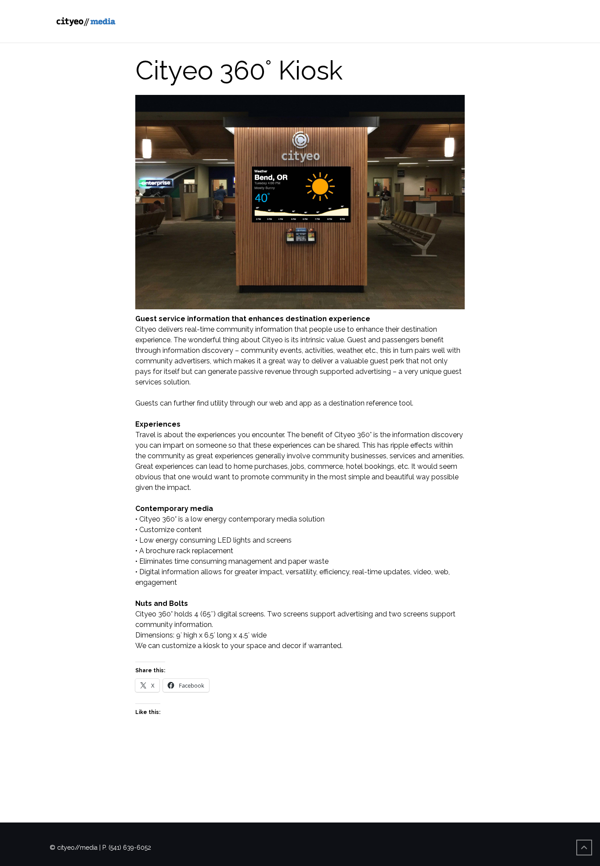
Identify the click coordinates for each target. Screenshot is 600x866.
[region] (300, 202)
